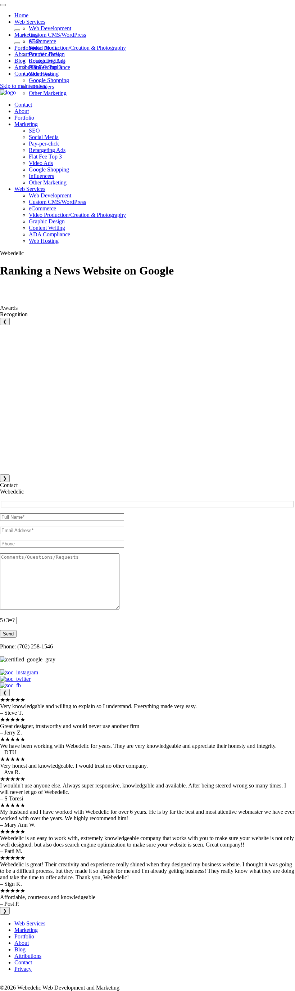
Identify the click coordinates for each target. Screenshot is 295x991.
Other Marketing (48, 93)
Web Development (50, 28)
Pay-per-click (44, 54)
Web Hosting (44, 241)
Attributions (27, 67)
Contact (23, 74)
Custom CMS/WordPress (57, 35)
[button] (8, 92)
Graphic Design (47, 221)
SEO (34, 41)
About (21, 54)
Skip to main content (23, 86)
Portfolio (24, 48)
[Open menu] (3, 5)
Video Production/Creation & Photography (77, 48)
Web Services (29, 22)
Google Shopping (49, 80)
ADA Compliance (49, 234)
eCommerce (42, 41)
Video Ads (41, 74)
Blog (20, 61)
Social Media (44, 48)
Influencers (41, 176)
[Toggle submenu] (17, 30)
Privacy (23, 969)
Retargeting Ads (47, 61)
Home (21, 15)
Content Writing (47, 228)
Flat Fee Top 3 (45, 67)
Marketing (26, 35)
